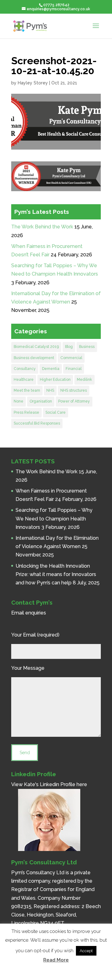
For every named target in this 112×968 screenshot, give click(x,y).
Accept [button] (86, 950)
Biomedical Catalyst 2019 (36, 346)
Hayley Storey (33, 82)
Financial (74, 369)
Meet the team (27, 390)
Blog (69, 346)
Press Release (26, 412)
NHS (50, 390)
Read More (56, 960)
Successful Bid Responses (37, 423)
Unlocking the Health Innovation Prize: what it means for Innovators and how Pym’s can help (56, 574)
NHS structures (73, 390)
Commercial (71, 358)
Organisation (41, 401)
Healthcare (24, 379)
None (18, 401)
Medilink (84, 379)
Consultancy (25, 369)
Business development (34, 358)
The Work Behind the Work (42, 227)
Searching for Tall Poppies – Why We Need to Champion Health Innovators (54, 518)
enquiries (35, 613)
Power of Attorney (74, 401)
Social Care (55, 412)
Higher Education (55, 379)
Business (87, 346)
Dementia (50, 369)
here (82, 784)
